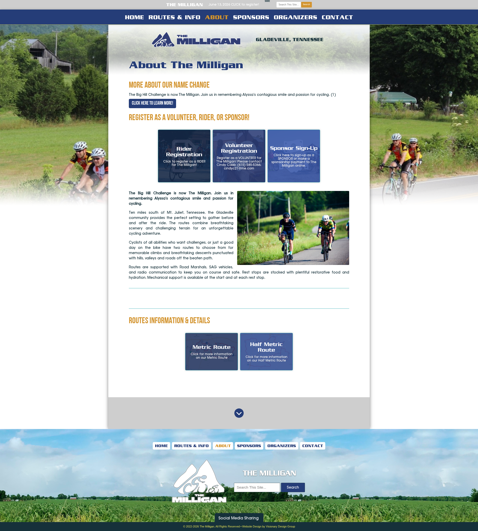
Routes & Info (174, 17)
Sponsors (251, 17)
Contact (337, 17)
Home (134, 17)
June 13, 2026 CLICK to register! (234, 5)
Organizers (295, 17)
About (217, 17)
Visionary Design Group (280, 526)
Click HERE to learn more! (152, 103)
